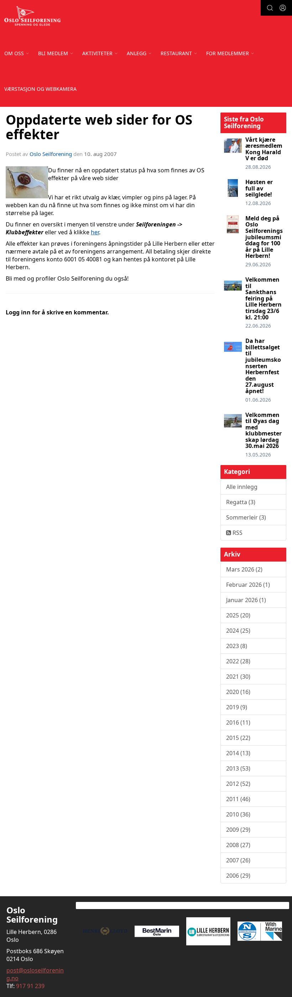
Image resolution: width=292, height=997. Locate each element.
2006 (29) (238, 875)
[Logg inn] (282, 7)
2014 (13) (238, 753)
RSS (237, 533)
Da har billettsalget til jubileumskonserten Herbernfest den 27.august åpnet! (263, 366)
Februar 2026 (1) (248, 585)
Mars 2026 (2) (244, 569)
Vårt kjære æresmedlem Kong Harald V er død (263, 149)
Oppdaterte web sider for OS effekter (99, 127)
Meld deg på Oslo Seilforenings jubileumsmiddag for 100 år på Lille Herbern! (264, 237)
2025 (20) (238, 615)
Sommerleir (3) (246, 517)
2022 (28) (238, 661)
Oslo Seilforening (51, 153)
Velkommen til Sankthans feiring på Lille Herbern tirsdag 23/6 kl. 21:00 (263, 298)
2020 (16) (238, 692)
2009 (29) (238, 830)
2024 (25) (238, 631)
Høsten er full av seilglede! (259, 188)
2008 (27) (238, 845)
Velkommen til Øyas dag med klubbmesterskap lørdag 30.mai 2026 (263, 430)
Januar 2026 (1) (246, 600)
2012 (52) (238, 784)
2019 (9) (236, 707)
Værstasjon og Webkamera (40, 88)
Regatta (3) (240, 502)
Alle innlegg (241, 487)
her (95, 232)
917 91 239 (30, 986)
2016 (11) (238, 722)
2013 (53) (238, 768)
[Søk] (270, 7)
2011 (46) (238, 799)
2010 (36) (238, 814)
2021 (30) (238, 676)
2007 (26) (238, 860)
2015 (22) (238, 738)
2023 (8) (236, 646)
